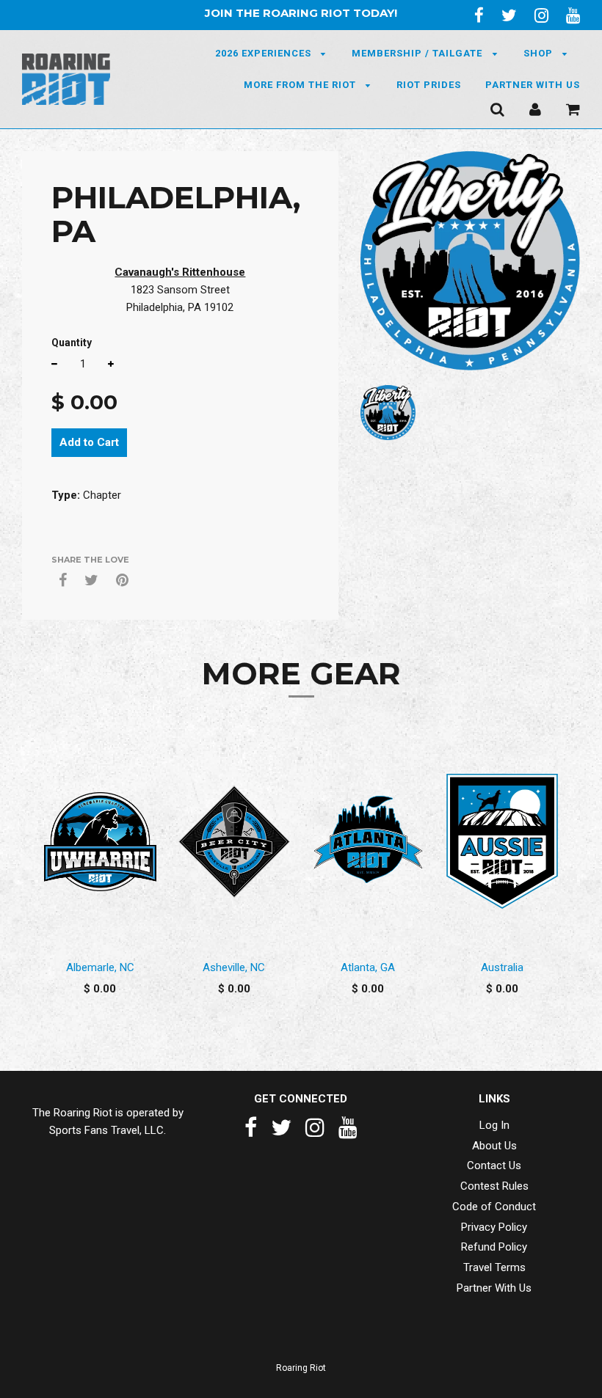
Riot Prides (428, 84)
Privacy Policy (494, 1227)
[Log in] (535, 109)
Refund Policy (494, 1247)
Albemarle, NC (100, 967)
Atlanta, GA (368, 967)
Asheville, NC (234, 967)
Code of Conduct (494, 1206)
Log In (494, 1125)
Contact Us (494, 1165)
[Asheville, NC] (234, 841)
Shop (539, 53)
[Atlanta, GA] (368, 841)
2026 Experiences (264, 53)
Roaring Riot (301, 1368)
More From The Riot (301, 84)
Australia (502, 967)
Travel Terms (494, 1267)
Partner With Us (532, 84)
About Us (494, 1145)
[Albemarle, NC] (100, 841)
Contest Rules (494, 1186)
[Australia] (502, 841)
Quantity (71, 342)
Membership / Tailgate (418, 53)
